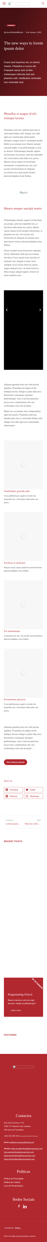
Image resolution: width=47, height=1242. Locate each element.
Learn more (16, 1010)
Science (7, 877)
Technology (8, 959)
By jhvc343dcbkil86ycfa (13, 32)
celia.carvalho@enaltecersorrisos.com (26, 1148)
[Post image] (9, 863)
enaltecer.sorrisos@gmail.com (21, 1142)
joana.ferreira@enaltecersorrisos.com (19, 1156)
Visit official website (16, 762)
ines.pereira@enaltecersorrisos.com (19, 1152)
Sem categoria (9, 854)
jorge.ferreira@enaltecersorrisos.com (19, 1159)
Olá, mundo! (9, 850)
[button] (6, 309)
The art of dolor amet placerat (17, 893)
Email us (23, 1103)
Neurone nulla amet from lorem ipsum (21, 912)
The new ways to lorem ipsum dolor (20, 932)
